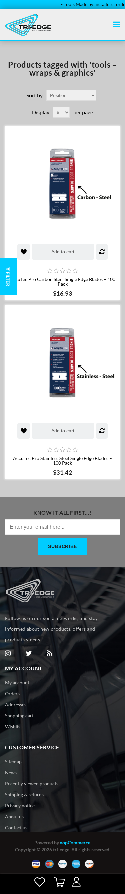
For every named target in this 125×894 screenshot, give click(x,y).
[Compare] (102, 252)
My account (17, 682)
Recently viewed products (31, 783)
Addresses (15, 704)
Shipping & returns (24, 794)
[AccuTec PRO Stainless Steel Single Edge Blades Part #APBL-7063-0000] (62, 362)
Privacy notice (20, 805)
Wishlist (13, 726)
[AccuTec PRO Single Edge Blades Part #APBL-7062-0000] (62, 183)
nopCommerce (75, 842)
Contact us (16, 827)
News (11, 772)
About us (14, 816)
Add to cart (62, 251)
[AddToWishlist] (23, 252)
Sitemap (13, 761)
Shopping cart (19, 715)
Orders (12, 693)
